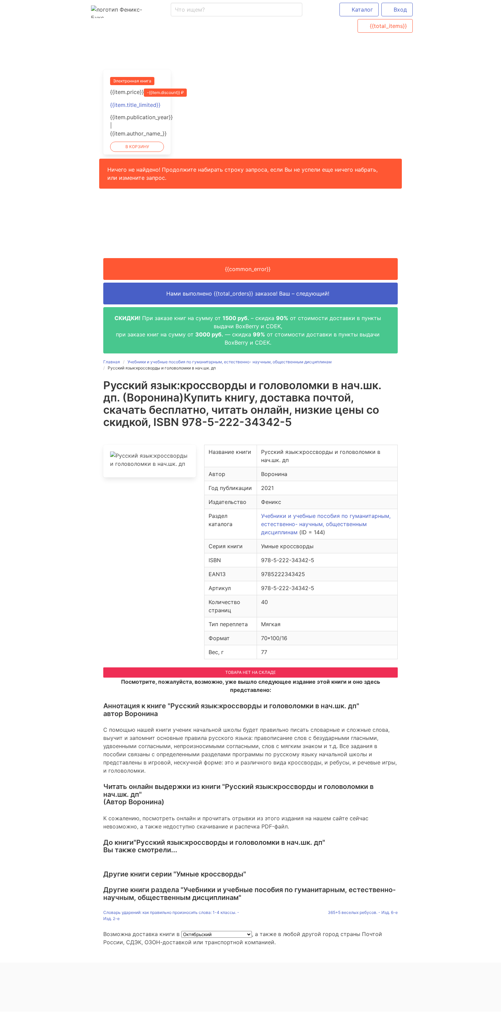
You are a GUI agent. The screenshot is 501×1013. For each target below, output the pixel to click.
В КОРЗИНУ (137, 146)
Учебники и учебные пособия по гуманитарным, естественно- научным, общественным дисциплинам (326, 524)
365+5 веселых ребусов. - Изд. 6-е (363, 912)
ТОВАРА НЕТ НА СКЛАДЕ (250, 672)
